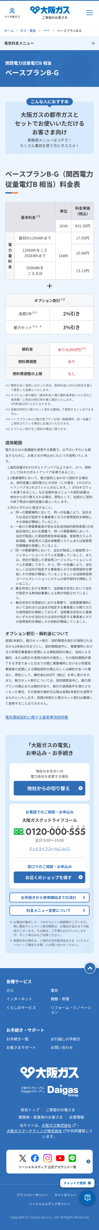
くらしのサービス (21, 1007)
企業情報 (76, 1117)
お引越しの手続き (65, 1039)
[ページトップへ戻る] (90, 968)
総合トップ (30, 1109)
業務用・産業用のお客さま (40, 1117)
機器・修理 (60, 998)
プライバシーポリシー (32, 1195)
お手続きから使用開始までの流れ (48, 897)
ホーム (9, 30)
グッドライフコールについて (49, 848)
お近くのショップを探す (48, 877)
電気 (54, 990)
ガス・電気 (28, 30)
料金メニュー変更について (48, 910)
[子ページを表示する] (46, 30)
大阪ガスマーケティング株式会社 (34, 1130)
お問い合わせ (62, 1047)
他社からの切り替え (48, 788)
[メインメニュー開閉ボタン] (89, 13)
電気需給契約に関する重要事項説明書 (36, 717)
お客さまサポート (21, 1047)
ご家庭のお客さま (60, 1109)
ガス (10, 990)
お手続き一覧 (17, 1039)
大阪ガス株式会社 (56, 1125)
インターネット (19, 998)
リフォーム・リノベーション (71, 1010)
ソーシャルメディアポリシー (49, 1203)
